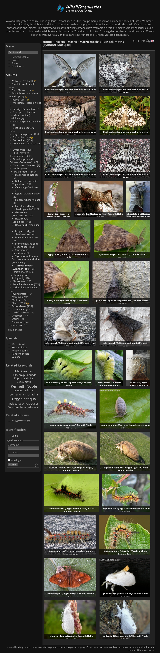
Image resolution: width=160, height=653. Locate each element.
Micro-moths (21, 271)
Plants (15, 303)
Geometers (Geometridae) (19, 214)
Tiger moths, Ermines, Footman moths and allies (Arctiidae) (26, 259)
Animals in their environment (19, 323)
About (15, 63)
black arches (24, 371)
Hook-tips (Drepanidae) (27, 224)
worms (15, 318)
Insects (15, 99)
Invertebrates (19, 293)
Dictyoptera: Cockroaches (26, 143)
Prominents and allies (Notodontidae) (25, 245)
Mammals (17, 296)
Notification (18, 66)
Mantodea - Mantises (24, 165)
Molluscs (16, 300)
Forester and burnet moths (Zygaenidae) (24, 207)
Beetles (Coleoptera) (23, 127)
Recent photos (19, 347)
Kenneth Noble (24, 386)
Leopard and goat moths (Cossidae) (23, 233)
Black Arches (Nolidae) (27, 174)
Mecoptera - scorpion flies (27, 102)
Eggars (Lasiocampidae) (27, 193)
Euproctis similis (23, 378)
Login (15, 435)
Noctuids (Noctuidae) (26, 237)
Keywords (17, 56)
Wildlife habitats (20, 312)
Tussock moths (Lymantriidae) (22, 267)
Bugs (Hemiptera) (22, 134)
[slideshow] (138, 41)
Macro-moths (21, 171)
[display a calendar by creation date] (148, 41)
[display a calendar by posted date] (143, 41)
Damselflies (19, 140)
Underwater (18, 309)
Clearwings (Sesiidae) (26, 187)
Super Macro (19, 306)
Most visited (18, 344)
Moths (16, 168)
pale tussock (16, 403)
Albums (11, 75)
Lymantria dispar (24, 390)
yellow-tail (33, 407)
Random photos (20, 353)
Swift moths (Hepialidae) (20, 251)
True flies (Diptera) (23, 284)
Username (13, 444)
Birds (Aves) (18, 90)
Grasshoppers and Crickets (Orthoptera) (21, 160)
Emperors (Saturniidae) (27, 199)
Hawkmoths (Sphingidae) (20, 220)
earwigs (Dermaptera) (24, 109)
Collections (18, 315)
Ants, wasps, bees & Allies (27, 121)
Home (47, 42)
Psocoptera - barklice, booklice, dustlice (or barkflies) (23, 115)
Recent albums (20, 350)
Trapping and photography (19, 276)
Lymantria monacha (24, 394)
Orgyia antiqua (24, 398)
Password (13, 452)
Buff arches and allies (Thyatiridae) (25, 182)
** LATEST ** (19, 80)
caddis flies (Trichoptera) (26, 287)
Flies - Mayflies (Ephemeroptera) (19, 154)
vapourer (31, 403)
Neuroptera (19, 281)
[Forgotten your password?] (36, 465)
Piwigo (21, 647)
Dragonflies (19, 149)
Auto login (16, 460)
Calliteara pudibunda (24, 375)
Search (15, 60)
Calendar (16, 356)
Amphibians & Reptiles (24, 83)
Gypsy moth (24, 382)
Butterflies (18, 137)
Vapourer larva (17, 407)
